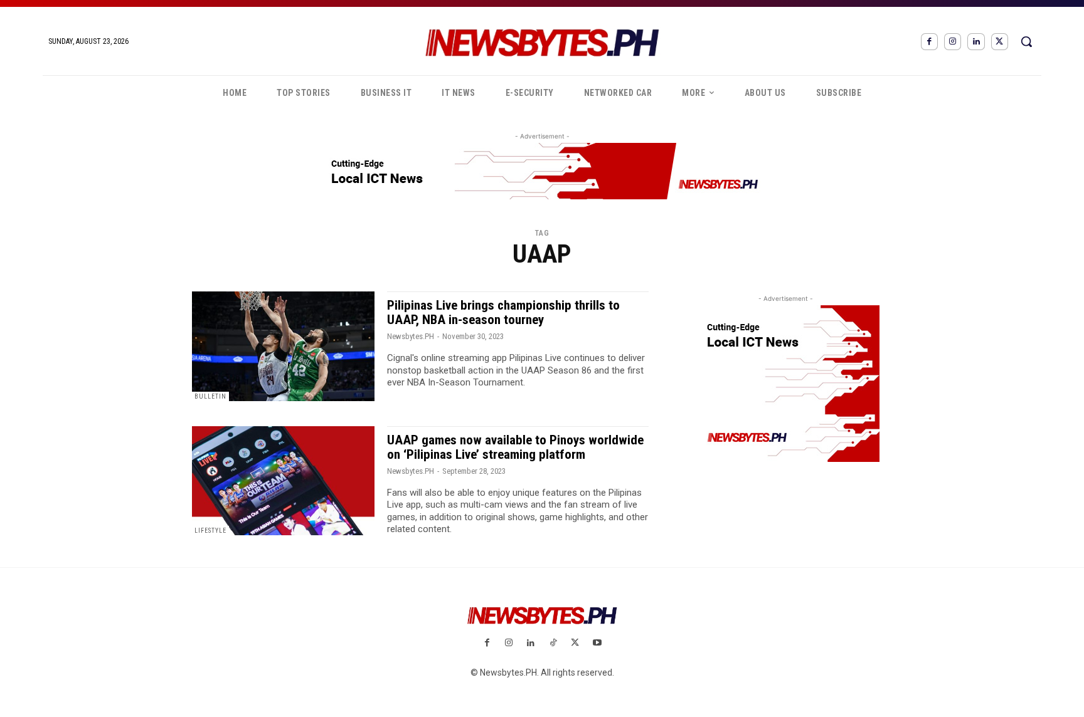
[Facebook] (929, 41)
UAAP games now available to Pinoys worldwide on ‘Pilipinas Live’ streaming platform (515, 447)
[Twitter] (999, 41)
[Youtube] (597, 643)
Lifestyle (210, 530)
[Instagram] (952, 41)
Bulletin (210, 396)
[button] (1026, 41)
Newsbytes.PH (410, 336)
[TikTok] (553, 643)
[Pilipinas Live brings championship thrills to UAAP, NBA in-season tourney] (283, 346)
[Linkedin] (975, 41)
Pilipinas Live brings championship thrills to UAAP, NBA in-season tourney (503, 312)
